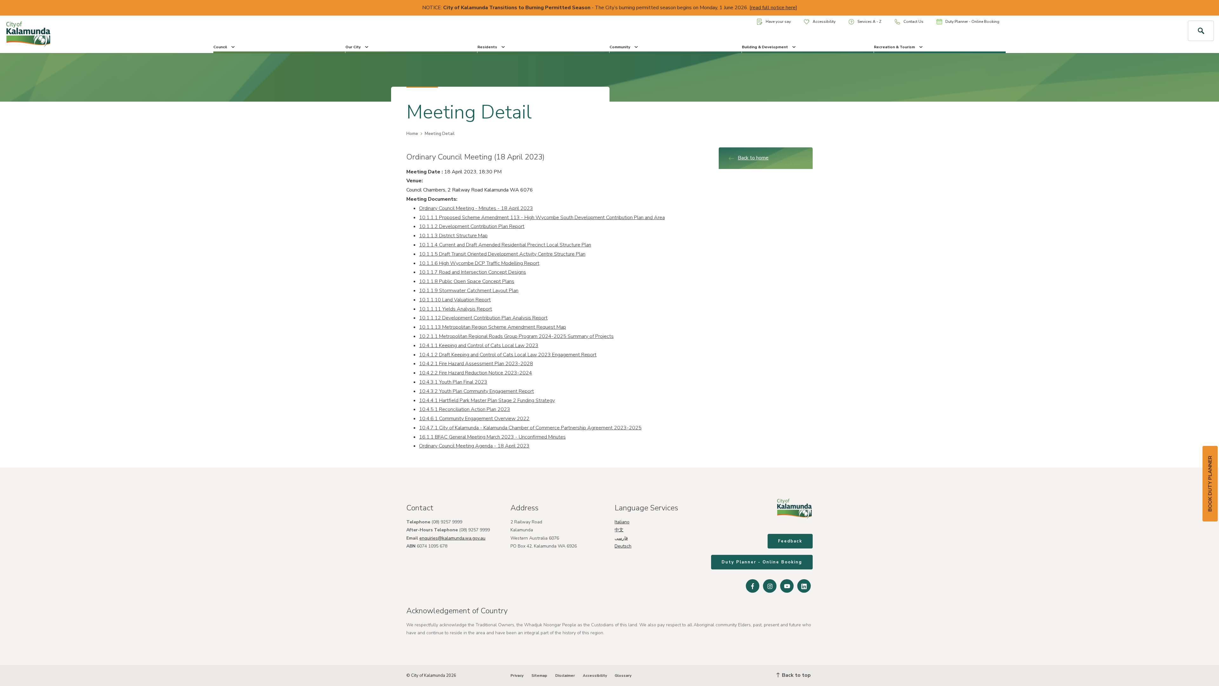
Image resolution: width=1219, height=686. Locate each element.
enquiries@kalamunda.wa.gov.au (452, 538)
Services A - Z (869, 21)
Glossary (623, 675)
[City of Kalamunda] (101, 34)
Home (412, 134)
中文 (619, 530)
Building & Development (765, 47)
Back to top (796, 675)
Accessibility (824, 21)
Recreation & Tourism (894, 47)
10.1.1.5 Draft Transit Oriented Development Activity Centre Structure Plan (502, 254)
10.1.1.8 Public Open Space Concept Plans (466, 281)
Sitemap (539, 675)
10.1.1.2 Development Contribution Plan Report (471, 226)
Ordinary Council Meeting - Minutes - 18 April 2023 (476, 208)
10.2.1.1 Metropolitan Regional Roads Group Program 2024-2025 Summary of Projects (516, 336)
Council (220, 47)
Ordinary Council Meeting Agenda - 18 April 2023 (474, 445)
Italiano (622, 522)
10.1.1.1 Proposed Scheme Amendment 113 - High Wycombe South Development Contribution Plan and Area (542, 217)
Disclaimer (565, 675)
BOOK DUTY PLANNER (1210, 484)
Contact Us (913, 21)
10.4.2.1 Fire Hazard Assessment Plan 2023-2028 (476, 363)
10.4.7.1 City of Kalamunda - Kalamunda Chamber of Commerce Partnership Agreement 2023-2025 (530, 427)
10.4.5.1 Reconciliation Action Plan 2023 (464, 409)
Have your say (778, 21)
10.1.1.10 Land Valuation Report (455, 299)
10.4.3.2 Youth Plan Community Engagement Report (476, 391)
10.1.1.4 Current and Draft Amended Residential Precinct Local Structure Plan (505, 244)
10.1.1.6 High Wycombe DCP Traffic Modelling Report (479, 263)
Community (620, 47)
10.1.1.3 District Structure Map (453, 235)
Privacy (516, 675)
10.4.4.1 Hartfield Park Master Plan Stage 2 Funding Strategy (487, 400)
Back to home (753, 157)
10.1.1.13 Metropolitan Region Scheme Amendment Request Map (492, 327)
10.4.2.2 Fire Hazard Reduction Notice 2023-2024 (475, 372)
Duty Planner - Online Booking (972, 21)
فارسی (621, 538)
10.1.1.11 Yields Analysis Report (455, 309)
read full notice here (773, 7)
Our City (353, 47)
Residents (487, 47)
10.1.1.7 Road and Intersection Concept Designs (472, 272)
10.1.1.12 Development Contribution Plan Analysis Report (483, 317)
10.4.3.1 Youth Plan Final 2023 (453, 382)
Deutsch (623, 546)
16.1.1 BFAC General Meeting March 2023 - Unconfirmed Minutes (492, 437)
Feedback (790, 541)
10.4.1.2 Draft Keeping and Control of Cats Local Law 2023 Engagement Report (507, 354)
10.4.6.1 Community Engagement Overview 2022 (474, 418)
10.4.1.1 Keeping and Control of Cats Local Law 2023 (478, 345)
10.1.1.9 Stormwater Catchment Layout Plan (468, 290)
